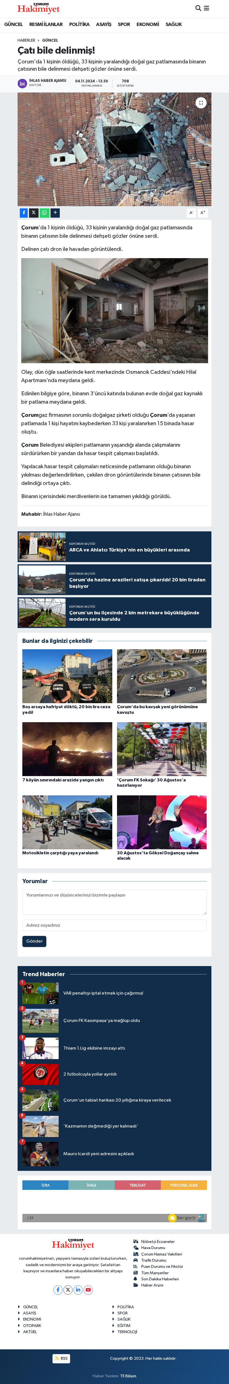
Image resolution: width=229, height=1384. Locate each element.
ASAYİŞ (103, 24)
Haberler (26, 40)
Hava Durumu (153, 1248)
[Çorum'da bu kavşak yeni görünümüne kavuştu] (162, 676)
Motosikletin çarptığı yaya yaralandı (60, 853)
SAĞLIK (174, 24)
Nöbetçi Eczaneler (158, 1242)
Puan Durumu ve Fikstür (162, 1266)
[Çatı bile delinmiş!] (115, 149)
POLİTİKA (79, 24)
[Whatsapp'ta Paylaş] (44, 213)
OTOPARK (32, 1326)
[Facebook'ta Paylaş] (24, 213)
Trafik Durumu (153, 1260)
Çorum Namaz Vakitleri (161, 1254)
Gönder (34, 941)
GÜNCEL (13, 24)
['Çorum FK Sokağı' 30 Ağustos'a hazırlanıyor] (162, 749)
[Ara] (198, 8)
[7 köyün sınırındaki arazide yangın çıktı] (67, 749)
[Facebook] (58, 1290)
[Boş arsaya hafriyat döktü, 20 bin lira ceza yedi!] (67, 676)
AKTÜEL (30, 1332)
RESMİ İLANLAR (46, 24)
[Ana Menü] (206, 8)
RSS (64, 1358)
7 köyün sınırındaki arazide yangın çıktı (63, 780)
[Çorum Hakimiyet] (38, 8)
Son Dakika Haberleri (160, 1279)
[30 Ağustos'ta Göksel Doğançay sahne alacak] (162, 822)
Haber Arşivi (152, 1285)
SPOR (124, 24)
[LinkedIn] (78, 1290)
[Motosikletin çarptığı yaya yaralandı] (67, 822)
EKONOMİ (148, 24)
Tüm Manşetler (155, 1273)
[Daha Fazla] (55, 213)
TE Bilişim (128, 1376)
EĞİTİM (124, 1326)
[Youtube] (88, 1290)
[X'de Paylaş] (34, 213)
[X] (68, 1290)
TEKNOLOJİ (127, 1332)
